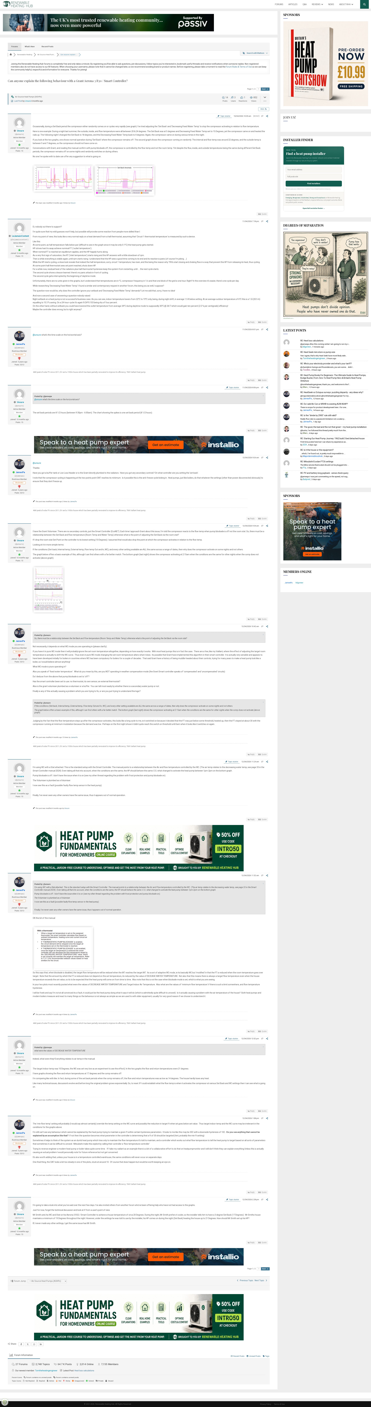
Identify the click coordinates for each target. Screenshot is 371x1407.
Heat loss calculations (84, 1370)
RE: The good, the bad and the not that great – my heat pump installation (333, 427)
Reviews (316, 4)
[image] (63, 968)
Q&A (305, 4)
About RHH (345, 4)
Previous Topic (246, 1280)
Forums (279, 4)
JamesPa (20, 344)
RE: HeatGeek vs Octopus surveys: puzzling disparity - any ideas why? (331, 392)
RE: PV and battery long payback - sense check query (324, 473)
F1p (304, 467)
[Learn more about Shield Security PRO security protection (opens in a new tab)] (4, 1402)
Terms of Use (279, 1404)
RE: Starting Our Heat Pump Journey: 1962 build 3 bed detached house (332, 438)
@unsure (37, 335)
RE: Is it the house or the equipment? (317, 450)
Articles (292, 4)
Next (264, 89)
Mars (305, 387)
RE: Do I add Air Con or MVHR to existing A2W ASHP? (324, 404)
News (331, 4)
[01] (124, 193)
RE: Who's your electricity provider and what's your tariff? (326, 363)
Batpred (306, 479)
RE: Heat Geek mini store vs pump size (317, 352)
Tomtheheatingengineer (46, 1370)
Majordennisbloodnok (313, 456)
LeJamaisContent (20, 236)
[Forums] (10, 55)
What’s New (30, 46)
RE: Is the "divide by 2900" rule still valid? (318, 415)
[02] (63, 189)
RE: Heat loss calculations (311, 340)
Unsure (28, 101)
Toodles (306, 370)
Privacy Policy (265, 1404)
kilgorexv (307, 347)
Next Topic (260, 1280)
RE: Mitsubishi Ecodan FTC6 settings (316, 461)
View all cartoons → (288, 318)
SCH (305, 445)
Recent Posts (47, 46)
